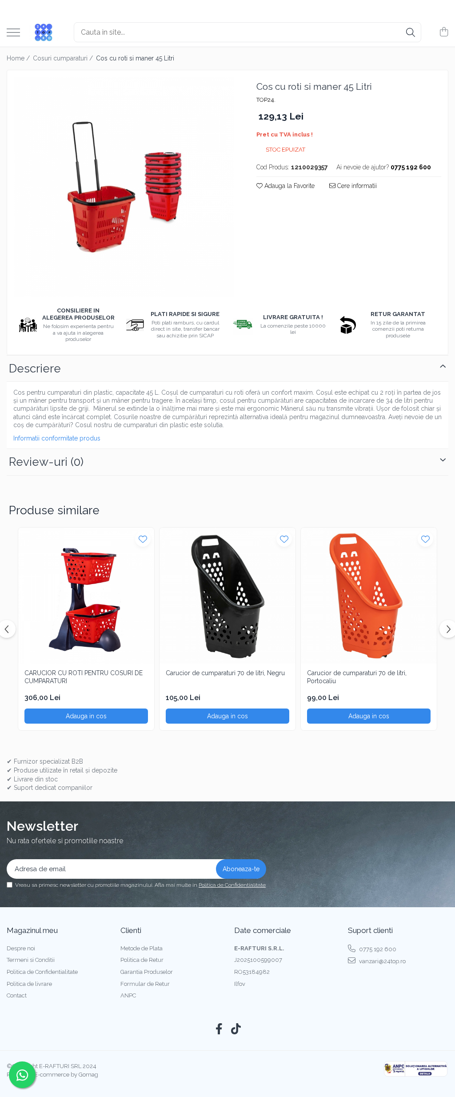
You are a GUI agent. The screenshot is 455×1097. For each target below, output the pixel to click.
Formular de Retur (145, 984)
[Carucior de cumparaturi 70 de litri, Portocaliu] (369, 596)
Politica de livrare (29, 984)
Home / (19, 58)
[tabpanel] (124, 187)
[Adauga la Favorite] (143, 539)
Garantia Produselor (146, 972)
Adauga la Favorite (289, 185)
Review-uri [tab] (46, 461)
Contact (17, 995)
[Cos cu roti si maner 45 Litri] (124, 187)
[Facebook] (219, 1029)
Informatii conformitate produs (56, 438)
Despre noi (21, 948)
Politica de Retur (142, 960)
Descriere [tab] (35, 368)
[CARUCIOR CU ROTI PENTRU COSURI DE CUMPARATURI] (86, 596)
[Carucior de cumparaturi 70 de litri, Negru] (227, 596)
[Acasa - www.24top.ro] (43, 32)
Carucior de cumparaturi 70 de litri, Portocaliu (357, 677)
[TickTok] (236, 1029)
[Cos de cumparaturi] (443, 32)
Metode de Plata (141, 948)
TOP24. (265, 99)
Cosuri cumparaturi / (64, 58)
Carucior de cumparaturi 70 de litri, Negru (225, 673)
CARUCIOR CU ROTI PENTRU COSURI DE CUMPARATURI (83, 677)
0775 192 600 (377, 949)
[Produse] (13, 33)
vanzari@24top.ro (382, 961)
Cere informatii (356, 185)
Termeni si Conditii (31, 960)
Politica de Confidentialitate (232, 885)
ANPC (128, 995)
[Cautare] (410, 32)
